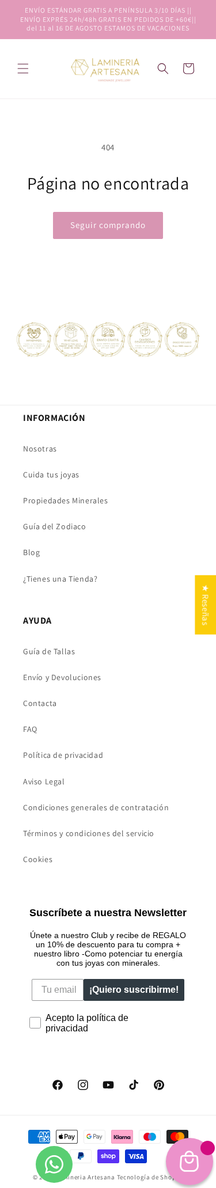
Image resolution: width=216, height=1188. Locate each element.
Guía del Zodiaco (54, 526)
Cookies (37, 859)
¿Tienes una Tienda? (60, 579)
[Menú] (23, 68)
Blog (31, 552)
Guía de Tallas (49, 651)
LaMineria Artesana (85, 1177)
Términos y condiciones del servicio (88, 833)
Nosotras (40, 448)
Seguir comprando (108, 224)
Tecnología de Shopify (150, 1177)
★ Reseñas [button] (205, 604)
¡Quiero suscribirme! (134, 990)
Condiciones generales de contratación (96, 807)
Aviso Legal (44, 781)
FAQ (30, 729)
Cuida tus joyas (51, 474)
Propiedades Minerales (65, 500)
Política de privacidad (63, 755)
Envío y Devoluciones (62, 677)
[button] (163, 68)
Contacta (40, 703)
